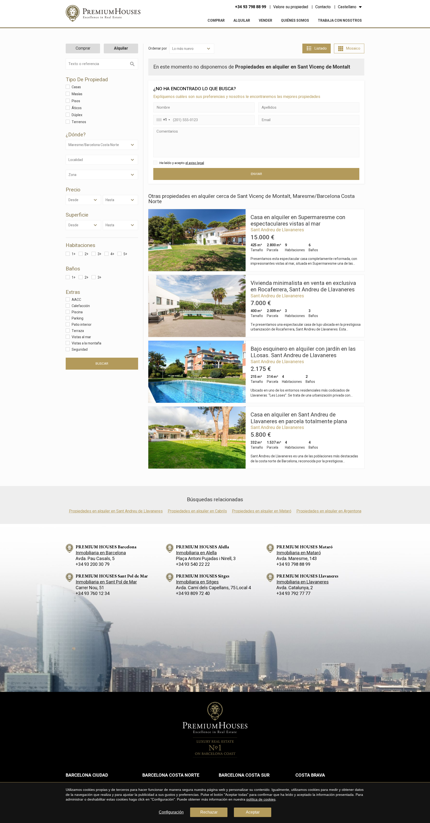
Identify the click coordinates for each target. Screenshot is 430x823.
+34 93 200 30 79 (92, 564)
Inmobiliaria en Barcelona (101, 553)
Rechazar (208, 812)
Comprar (216, 20)
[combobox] (162, 120)
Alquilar (241, 20)
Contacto (323, 7)
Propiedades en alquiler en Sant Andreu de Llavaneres (116, 511)
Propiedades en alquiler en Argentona (328, 511)
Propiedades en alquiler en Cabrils (197, 511)
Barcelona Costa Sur (244, 775)
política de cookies (260, 799)
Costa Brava (310, 775)
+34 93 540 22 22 (193, 564)
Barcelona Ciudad (87, 775)
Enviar (256, 173)
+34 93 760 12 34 (92, 593)
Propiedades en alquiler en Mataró (261, 511)
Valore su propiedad (290, 7)
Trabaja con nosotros (340, 20)
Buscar (102, 363)
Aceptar (253, 812)
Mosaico (353, 48)
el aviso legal (194, 163)
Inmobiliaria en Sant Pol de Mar (106, 582)
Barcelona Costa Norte (170, 775)
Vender (265, 20)
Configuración (171, 812)
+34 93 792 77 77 (293, 593)
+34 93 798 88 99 (250, 7)
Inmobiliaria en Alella (196, 553)
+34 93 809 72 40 (193, 593)
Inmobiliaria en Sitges (197, 582)
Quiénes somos (295, 20)
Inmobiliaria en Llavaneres (302, 582)
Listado (320, 48)
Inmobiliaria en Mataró (298, 553)
